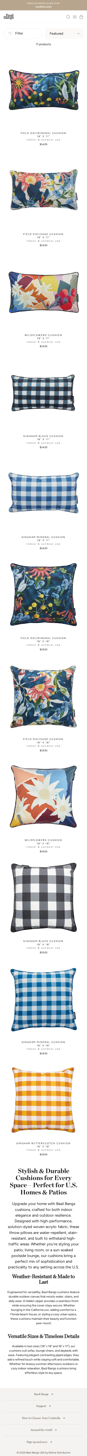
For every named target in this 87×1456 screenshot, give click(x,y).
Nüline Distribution (60, 1452)
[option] (43, 5)
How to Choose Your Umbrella (41, 1418)
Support (41, 1406)
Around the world (41, 1430)
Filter (18, 33)
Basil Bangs (41, 1394)
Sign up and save (37, 1442)
